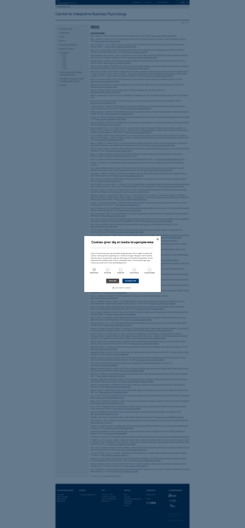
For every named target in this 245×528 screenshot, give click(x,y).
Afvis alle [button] (112, 281)
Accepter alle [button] (130, 281)
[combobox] (158, 239)
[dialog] (122, 264)
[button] (122, 288)
